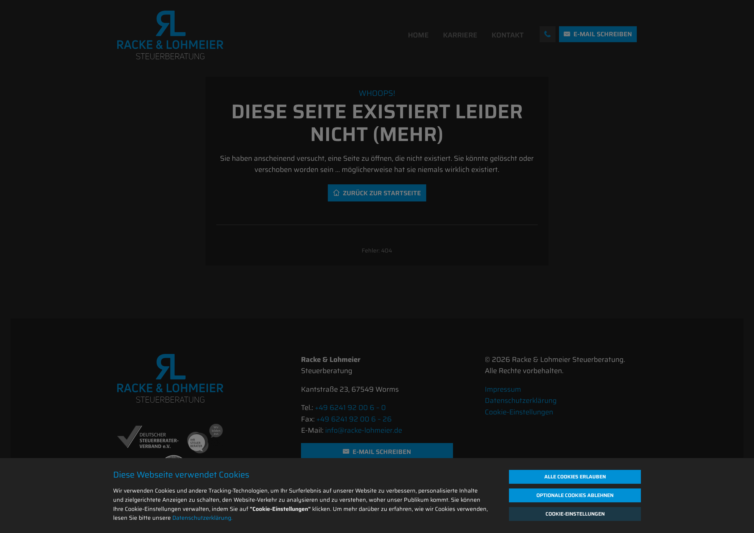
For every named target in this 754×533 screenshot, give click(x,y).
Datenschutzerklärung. (202, 517)
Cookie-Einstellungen (575, 514)
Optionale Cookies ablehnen (575, 495)
